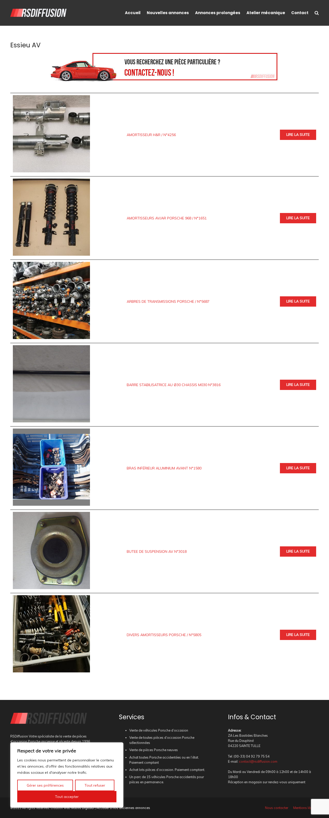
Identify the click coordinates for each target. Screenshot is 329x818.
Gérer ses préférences (45, 785)
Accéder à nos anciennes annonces (123, 808)
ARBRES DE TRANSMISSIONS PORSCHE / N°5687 (168, 301)
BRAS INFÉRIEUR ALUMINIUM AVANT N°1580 (164, 468)
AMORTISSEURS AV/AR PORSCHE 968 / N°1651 (167, 218)
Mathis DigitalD (82, 808)
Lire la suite (298, 134)
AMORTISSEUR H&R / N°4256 (151, 134)
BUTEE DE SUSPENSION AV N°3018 (157, 551)
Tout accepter (67, 796)
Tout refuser (95, 785)
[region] (66, 775)
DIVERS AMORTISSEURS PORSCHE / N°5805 (164, 635)
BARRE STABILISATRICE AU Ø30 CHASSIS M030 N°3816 (174, 385)
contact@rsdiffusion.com (258, 761)
